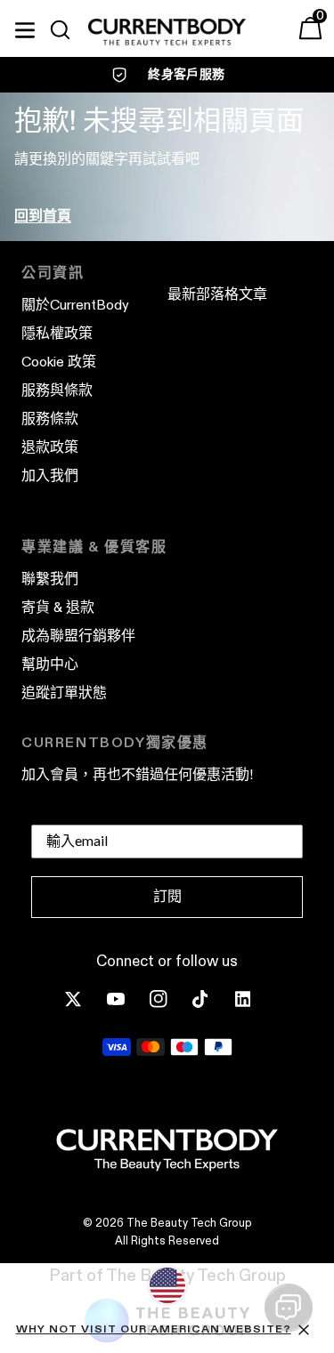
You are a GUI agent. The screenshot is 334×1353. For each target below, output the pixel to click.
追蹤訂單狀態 (64, 692)
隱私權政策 (57, 333)
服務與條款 (57, 390)
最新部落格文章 (217, 294)
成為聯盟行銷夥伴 (78, 635)
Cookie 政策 (58, 361)
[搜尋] (68, 30)
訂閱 (167, 896)
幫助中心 (49, 664)
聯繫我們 (49, 578)
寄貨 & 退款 (57, 607)
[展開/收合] (25, 27)
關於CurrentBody (75, 304)
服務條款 (49, 418)
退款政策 (49, 447)
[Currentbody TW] (167, 33)
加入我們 (49, 475)
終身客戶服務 (186, 74)
